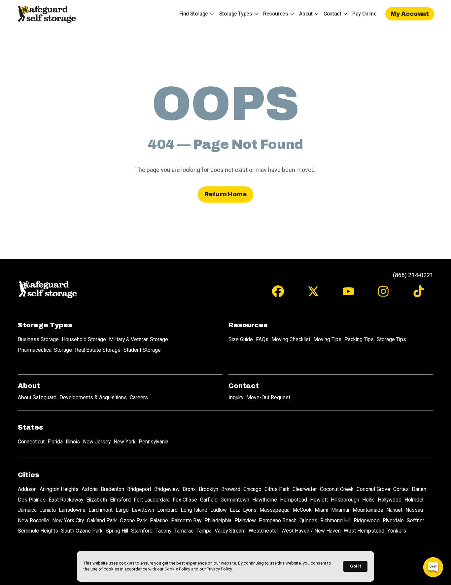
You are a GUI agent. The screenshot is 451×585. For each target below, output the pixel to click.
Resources (275, 14)
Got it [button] (355, 566)
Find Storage (193, 14)
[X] (313, 294)
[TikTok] (419, 294)
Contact (332, 14)
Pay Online (364, 14)
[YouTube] (348, 294)
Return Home (225, 194)
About (305, 14)
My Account (410, 14)
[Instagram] (383, 294)
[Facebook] (278, 294)
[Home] (46, 14)
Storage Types (235, 14)
